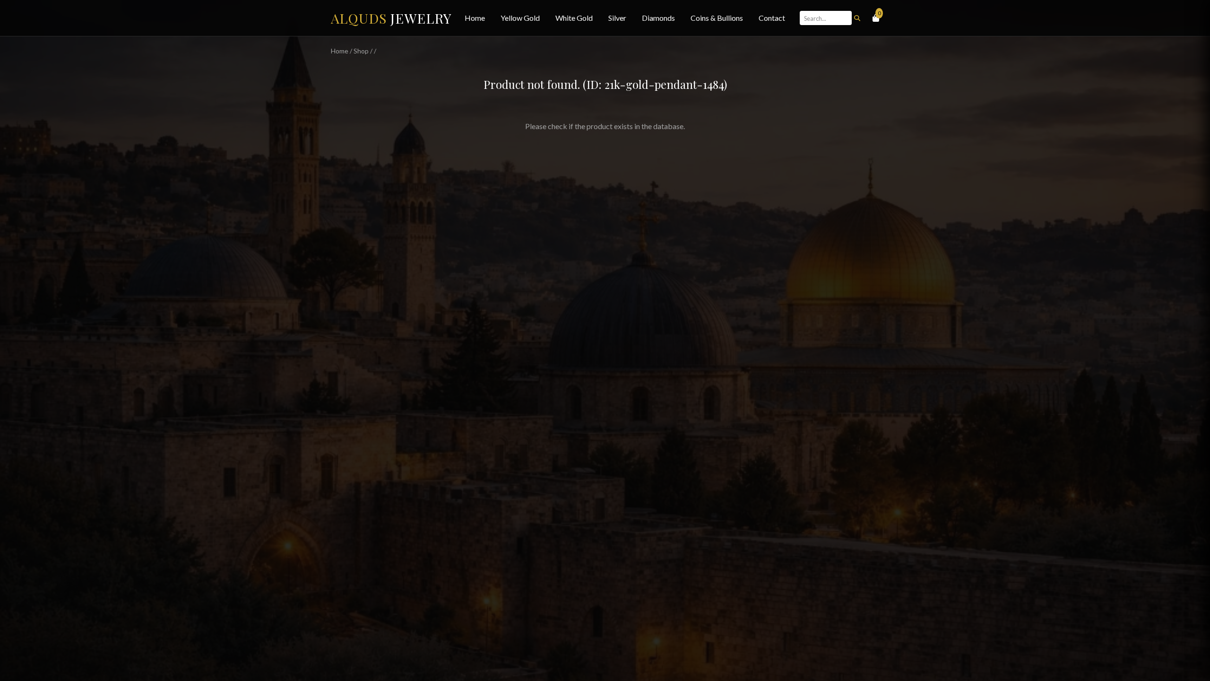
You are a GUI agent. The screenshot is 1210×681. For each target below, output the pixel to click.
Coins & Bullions (717, 17)
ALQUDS (391, 18)
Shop (361, 51)
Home (475, 17)
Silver (617, 17)
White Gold (574, 17)
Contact (772, 17)
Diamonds (658, 17)
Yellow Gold (520, 17)
